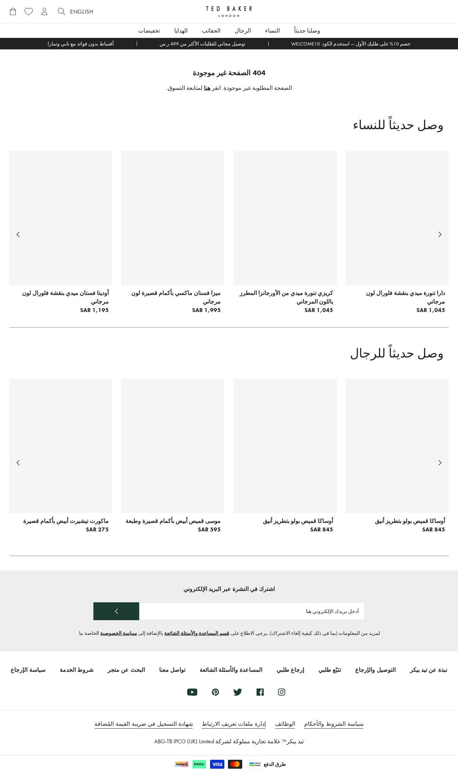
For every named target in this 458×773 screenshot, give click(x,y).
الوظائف (285, 723)
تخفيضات (149, 30)
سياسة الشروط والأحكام (333, 723)
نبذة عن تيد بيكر (428, 669)
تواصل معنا (172, 669)
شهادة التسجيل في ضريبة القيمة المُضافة (143, 723)
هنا (207, 87)
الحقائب (211, 30)
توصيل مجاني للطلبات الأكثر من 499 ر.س (202, 44)
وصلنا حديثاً (307, 30)
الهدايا (180, 30)
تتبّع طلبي (329, 669)
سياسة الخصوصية (118, 633)
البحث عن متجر (126, 669)
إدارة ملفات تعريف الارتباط (234, 723)
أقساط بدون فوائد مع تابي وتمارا (81, 44)
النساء (272, 30)
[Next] (17, 234)
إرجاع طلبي (290, 669)
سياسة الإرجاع (28, 669)
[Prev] (440, 234)
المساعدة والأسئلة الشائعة (231, 669)
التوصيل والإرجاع (375, 669)
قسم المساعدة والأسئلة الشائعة (196, 633)
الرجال (243, 30)
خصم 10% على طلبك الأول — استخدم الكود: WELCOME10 (351, 44)
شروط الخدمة (76, 669)
